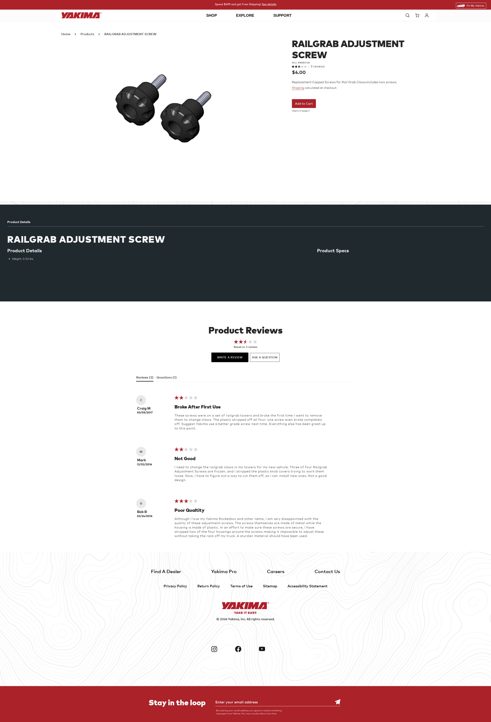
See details (269, 4)
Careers (275, 571)
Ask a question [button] (265, 357)
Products (87, 34)
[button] (408, 15)
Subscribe (335, 702)
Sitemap (270, 586)
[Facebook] (245, 649)
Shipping (298, 88)
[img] (186, 399)
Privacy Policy (175, 586)
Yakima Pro (224, 571)
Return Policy (208, 586)
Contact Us (327, 571)
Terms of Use (241, 586)
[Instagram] (221, 649)
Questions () (167, 377)
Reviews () (144, 377)
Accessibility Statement (307, 586)
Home (65, 34)
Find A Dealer (166, 571)
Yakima (233, 619)
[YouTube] (269, 649)
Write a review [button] (230, 357)
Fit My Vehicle (475, 5)
